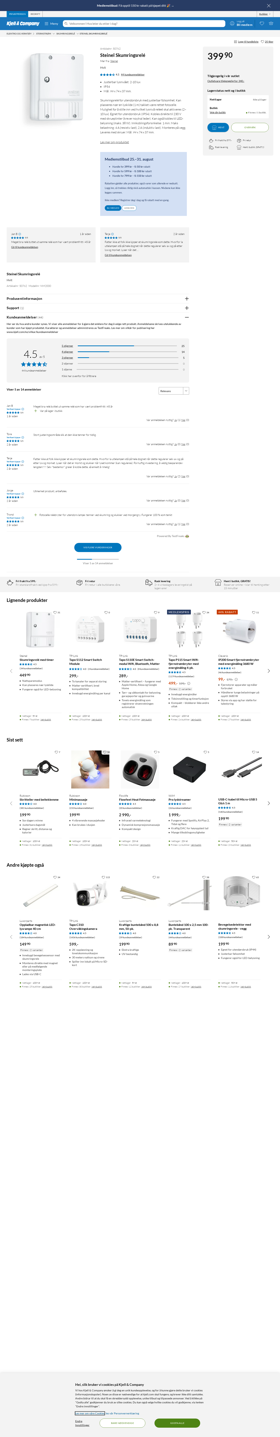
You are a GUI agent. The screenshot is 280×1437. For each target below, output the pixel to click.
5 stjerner (67, 345)
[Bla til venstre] (11, 671)
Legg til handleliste (248, 41)
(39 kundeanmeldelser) (130, 937)
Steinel (114, 61)
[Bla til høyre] (268, 671)
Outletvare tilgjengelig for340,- (225, 81)
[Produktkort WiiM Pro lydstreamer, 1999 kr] (189, 769)
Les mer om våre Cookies (90, 1413)
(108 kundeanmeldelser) (230, 937)
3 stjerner (67, 357)
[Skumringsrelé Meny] (78, 33)
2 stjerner (67, 363)
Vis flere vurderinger (97, 547)
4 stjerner (67, 351)
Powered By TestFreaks (170, 536)
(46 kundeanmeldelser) (229, 672)
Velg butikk (45, 719)
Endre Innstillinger (82, 1423)
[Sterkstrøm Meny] (54, 33)
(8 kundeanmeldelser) (148, 669)
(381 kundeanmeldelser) (32, 808)
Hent (221, 127)
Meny (54, 23)
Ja (175, 420)
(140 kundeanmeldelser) (230, 811)
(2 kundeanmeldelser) (99, 669)
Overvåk (250, 127)
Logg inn (129, 208)
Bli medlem (113, 208)
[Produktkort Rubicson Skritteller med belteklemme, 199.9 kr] (40, 769)
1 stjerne (67, 369)
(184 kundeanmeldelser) (32, 937)
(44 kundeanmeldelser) (180, 937)
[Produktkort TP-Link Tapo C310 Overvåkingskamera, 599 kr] (90, 894)
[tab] (17, 14)
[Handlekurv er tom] (271, 23)
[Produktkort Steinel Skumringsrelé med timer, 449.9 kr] (40, 629)
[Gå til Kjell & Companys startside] (24, 23)
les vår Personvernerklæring (122, 1413)
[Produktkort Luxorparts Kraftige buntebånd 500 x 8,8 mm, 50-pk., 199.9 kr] (140, 894)
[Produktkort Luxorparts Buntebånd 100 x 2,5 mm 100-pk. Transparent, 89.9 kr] (189, 894)
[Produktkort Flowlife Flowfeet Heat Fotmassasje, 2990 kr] (140, 769)
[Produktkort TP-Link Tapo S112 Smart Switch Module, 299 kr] (90, 629)
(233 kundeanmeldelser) (81, 808)
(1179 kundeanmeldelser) (181, 676)
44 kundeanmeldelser (133, 74)
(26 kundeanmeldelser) (180, 808)
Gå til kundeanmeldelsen (24, 247)
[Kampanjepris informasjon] (188, 683)
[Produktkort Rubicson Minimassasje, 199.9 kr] (90, 769)
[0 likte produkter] (261, 23)
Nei (183, 420)
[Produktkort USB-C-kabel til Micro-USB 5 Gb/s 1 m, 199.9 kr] (239, 769)
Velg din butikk (218, 112)
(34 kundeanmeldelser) (31, 668)
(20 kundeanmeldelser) (130, 808)
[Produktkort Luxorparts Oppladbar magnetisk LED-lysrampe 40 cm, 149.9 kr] (40, 894)
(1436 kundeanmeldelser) (82, 937)
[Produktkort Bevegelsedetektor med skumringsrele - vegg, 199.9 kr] (239, 894)
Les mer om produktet (114, 142)
